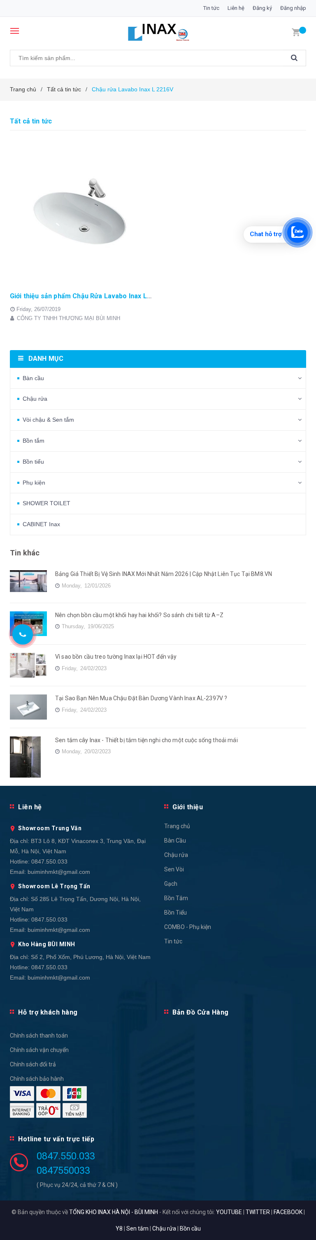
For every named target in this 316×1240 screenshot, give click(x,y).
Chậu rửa (35, 398)
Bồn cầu (190, 1228)
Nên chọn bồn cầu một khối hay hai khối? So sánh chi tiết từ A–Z (139, 615)
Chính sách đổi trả (33, 1064)
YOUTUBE (229, 1212)
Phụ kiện (34, 482)
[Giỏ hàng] (296, 31)
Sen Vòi (174, 869)
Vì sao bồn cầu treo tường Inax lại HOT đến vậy (116, 656)
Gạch (170, 883)
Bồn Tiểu (175, 912)
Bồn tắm (33, 440)
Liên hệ (236, 8)
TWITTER (258, 1212)
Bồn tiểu (33, 461)
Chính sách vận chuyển (39, 1050)
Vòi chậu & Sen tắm (48, 419)
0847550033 (63, 1170)
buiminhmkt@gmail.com (59, 871)
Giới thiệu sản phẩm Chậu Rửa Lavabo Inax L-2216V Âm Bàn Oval (110, 296)
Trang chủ (177, 826)
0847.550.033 (49, 861)
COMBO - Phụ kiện (187, 927)
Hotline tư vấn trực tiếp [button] (56, 1139)
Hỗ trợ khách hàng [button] (48, 1012)
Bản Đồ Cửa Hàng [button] (200, 1012)
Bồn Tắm (176, 898)
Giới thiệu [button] (187, 807)
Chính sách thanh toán (39, 1035)
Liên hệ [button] (30, 807)
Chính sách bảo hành (37, 1078)
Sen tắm (137, 1228)
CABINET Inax (41, 524)
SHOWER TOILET (46, 503)
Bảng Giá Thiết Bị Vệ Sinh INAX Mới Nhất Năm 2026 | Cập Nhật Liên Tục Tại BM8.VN (163, 574)
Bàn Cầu (175, 840)
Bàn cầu (33, 378)
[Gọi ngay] (22, 634)
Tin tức (211, 8)
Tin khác (25, 552)
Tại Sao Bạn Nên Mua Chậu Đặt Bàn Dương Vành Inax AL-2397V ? (141, 698)
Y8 (119, 1228)
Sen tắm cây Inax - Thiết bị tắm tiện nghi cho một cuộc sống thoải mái (146, 740)
